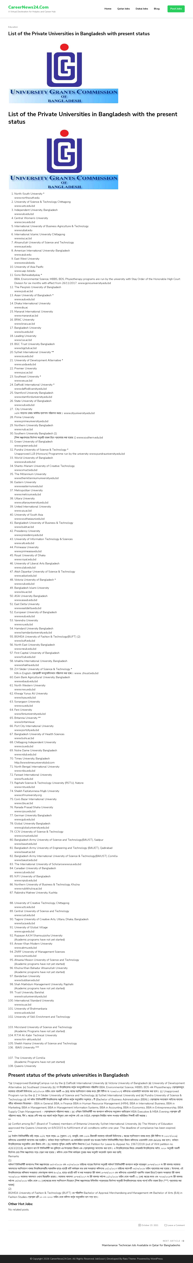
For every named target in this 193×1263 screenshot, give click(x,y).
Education (13, 27)
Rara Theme (129, 1258)
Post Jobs (176, 8)
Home (107, 8)
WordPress (156, 1258)
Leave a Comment (176, 1225)
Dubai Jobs (142, 8)
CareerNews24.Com (28, 7)
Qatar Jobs (123, 8)
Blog (157, 8)
